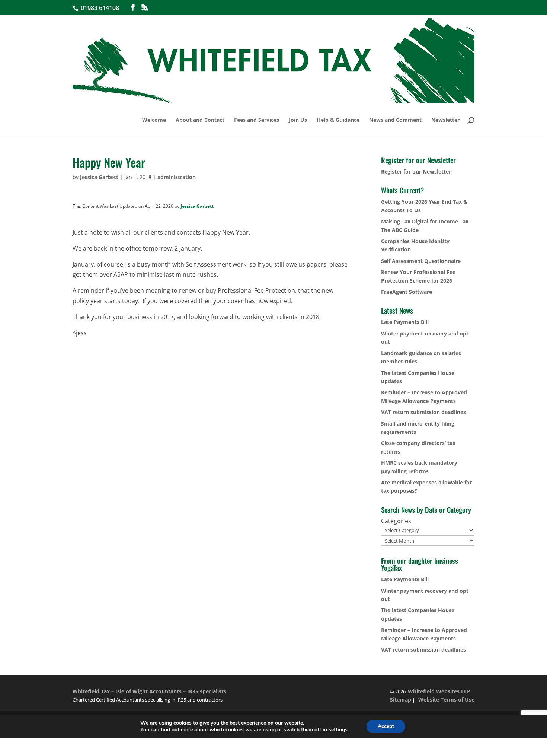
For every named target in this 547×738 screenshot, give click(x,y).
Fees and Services (256, 120)
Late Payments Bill (405, 321)
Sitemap (400, 699)
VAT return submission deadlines (423, 412)
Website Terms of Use (446, 699)
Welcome (154, 120)
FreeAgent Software (406, 291)
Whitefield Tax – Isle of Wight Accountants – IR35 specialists (149, 691)
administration (176, 177)
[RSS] (145, 7)
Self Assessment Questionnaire (421, 260)
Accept (386, 726)
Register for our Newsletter (416, 171)
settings (338, 729)
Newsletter (445, 120)
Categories (396, 521)
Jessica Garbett (99, 177)
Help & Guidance (338, 120)
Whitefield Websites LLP (439, 691)
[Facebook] (133, 7)
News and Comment (395, 120)
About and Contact (200, 120)
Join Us (298, 120)
